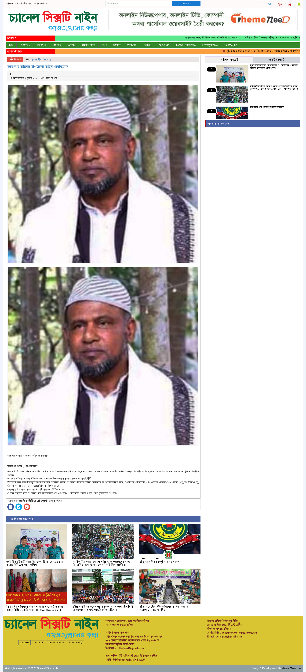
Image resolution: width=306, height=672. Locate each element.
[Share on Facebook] (10, 506)
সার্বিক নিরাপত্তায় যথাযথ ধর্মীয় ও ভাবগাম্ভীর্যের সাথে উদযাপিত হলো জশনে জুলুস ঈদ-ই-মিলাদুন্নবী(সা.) (101, 563)
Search (186, 3)
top (32, 59)
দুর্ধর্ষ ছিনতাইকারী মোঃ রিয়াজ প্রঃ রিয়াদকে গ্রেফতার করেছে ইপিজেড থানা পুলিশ (238, 51)
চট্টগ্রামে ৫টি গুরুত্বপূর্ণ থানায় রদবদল (159, 562)
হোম (11, 45)
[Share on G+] (27, 506)
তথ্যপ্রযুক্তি (41, 45)
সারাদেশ (24, 45)
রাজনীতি (57, 45)
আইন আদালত (88, 45)
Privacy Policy (210, 45)
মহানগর (71, 45)
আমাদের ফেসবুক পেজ (218, 123)
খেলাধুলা (131, 45)
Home (17, 59)
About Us (163, 45)
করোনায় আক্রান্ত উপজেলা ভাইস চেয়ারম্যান (38, 66)
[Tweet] (18, 506)
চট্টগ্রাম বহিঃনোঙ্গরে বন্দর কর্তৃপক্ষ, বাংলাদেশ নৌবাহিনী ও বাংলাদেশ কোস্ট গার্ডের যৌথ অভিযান (103, 608)
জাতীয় (38, 59)
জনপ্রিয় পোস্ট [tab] (276, 60)
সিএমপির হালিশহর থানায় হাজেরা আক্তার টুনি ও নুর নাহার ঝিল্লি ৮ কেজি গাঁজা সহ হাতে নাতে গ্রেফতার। (35, 608)
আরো (147, 45)
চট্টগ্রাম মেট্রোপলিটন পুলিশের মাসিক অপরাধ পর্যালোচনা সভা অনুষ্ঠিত (164, 608)
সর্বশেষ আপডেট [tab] (229, 60)
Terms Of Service (186, 45)
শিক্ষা (104, 45)
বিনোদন (116, 45)
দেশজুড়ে (47, 59)
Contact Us (230, 45)
